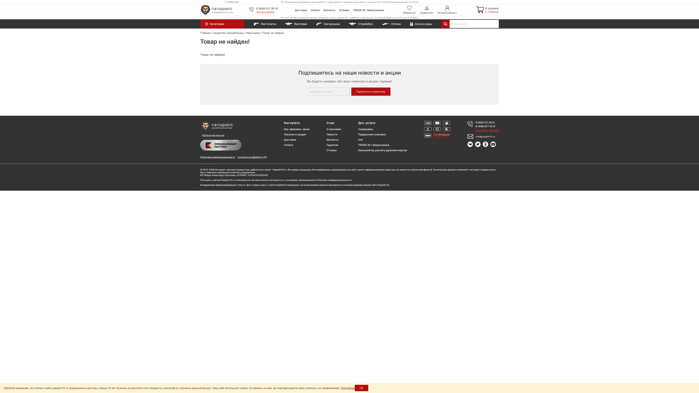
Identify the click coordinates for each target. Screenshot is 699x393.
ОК (361, 387)
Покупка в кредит (295, 134)
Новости (332, 134)
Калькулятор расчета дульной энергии (382, 150)
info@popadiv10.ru (485, 136)
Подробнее (348, 388)
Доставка (301, 10)
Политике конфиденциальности (334, 180)
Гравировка (365, 129)
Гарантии (332, 144)
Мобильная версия (213, 135)
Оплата (315, 10)
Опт (360, 139)
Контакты (329, 10)
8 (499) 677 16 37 (485, 126)
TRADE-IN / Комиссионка (368, 10)
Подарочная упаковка (372, 134)
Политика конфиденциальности (217, 157)
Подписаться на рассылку (370, 91)
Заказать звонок (265, 12)
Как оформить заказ (296, 129)
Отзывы (344, 10)
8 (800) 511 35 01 (267, 8)
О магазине (334, 129)
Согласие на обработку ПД (252, 157)
